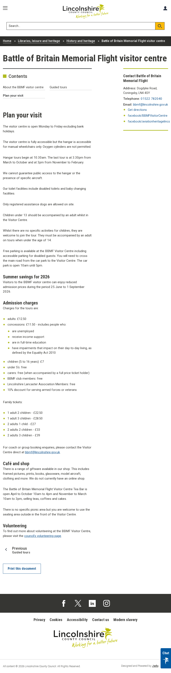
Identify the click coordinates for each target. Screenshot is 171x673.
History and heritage (81, 41)
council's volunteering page (42, 536)
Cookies (56, 619)
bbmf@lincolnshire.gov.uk (42, 452)
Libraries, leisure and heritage (39, 41)
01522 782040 (151, 99)
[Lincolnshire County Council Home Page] (85, 11)
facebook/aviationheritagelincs (149, 121)
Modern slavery (125, 619)
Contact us (100, 619)
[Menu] (6, 8)
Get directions (137, 110)
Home (7, 41)
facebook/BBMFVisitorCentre (147, 115)
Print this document (22, 569)
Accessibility (77, 619)
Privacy (39, 619)
